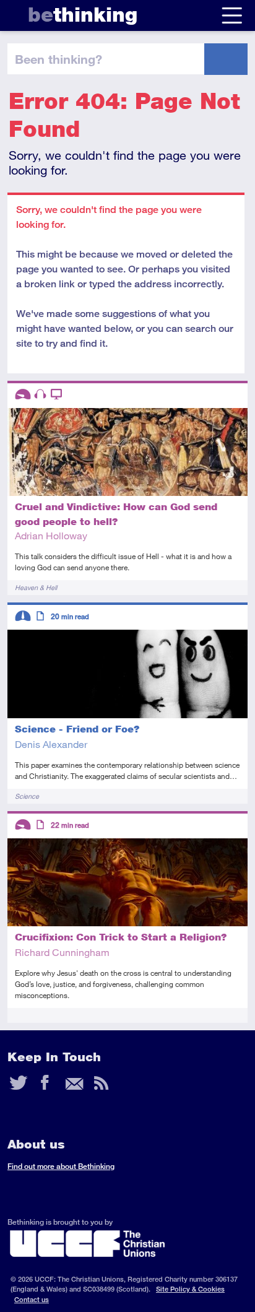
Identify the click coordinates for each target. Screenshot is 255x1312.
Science (27, 796)
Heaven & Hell (36, 587)
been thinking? (58, 58)
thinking (82, 14)
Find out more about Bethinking (61, 1166)
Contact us (31, 1299)
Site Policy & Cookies (190, 1289)
